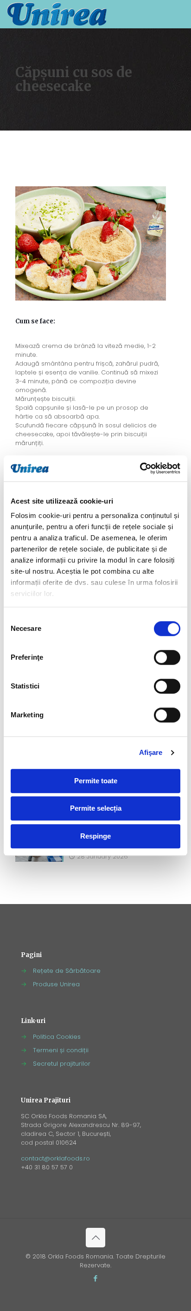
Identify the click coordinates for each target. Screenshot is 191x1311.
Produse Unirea (56, 984)
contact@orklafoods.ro (55, 1158)
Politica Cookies (57, 1036)
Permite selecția (95, 808)
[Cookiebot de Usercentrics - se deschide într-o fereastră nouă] (139, 468)
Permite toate (95, 781)
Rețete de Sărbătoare (67, 970)
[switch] (167, 657)
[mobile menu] (178, 14)
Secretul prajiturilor (61, 1063)
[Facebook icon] (95, 1278)
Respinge (95, 836)
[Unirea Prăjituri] (57, 14)
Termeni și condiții (61, 1050)
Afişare (151, 752)
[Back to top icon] (95, 1237)
